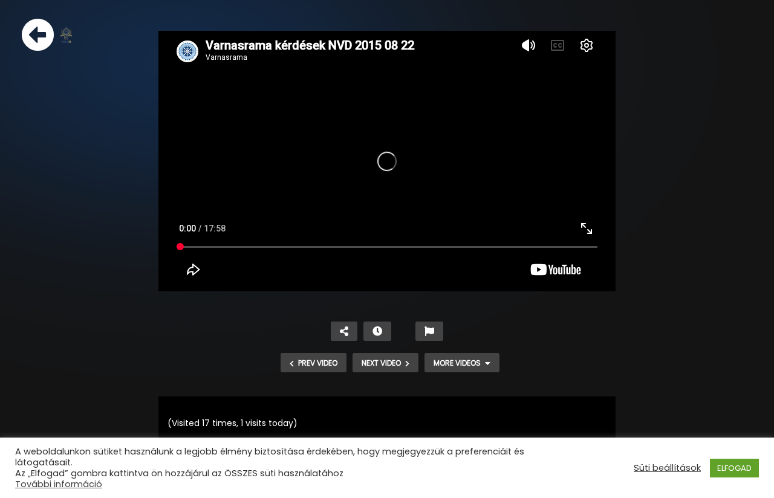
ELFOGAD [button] (734, 468)
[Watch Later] (377, 331)
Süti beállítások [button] (667, 467)
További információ (58, 484)
